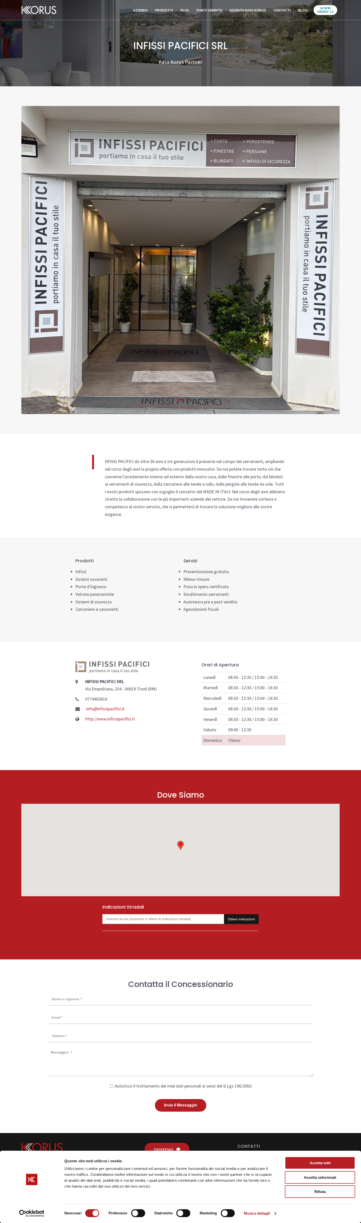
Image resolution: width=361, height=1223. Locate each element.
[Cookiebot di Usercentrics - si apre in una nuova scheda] (31, 1213)
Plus (184, 10)
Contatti (282, 10)
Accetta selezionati (320, 1177)
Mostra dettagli (257, 1213)
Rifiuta (320, 1192)
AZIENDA (140, 10)
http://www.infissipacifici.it (110, 719)
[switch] (138, 1213)
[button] (180, 845)
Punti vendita (209, 10)
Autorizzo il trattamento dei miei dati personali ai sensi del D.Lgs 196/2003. (183, 1086)
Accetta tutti (320, 1163)
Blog (302, 10)
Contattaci (164, 1149)
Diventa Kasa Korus (248, 10)
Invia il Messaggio (180, 1105)
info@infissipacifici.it (105, 709)
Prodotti (164, 10)
